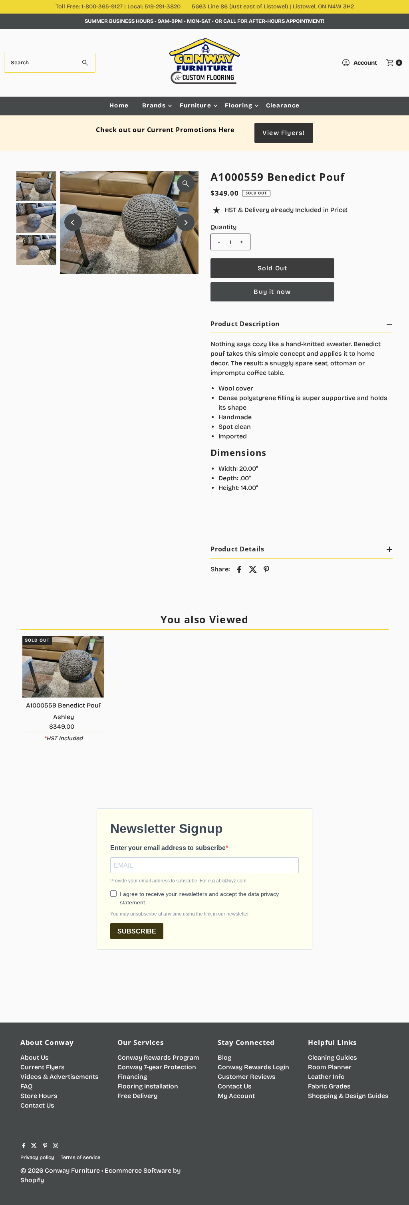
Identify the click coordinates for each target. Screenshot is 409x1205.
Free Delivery (137, 1096)
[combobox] (49, 63)
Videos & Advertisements (59, 1076)
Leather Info (326, 1076)
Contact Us (37, 1105)
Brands (154, 105)
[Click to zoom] (186, 183)
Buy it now (272, 291)
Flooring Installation (147, 1086)
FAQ (26, 1086)
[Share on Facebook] (239, 569)
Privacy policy (37, 1157)
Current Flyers (42, 1067)
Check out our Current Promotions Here (165, 129)
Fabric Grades (329, 1086)
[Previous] (73, 222)
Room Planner (329, 1067)
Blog (224, 1057)
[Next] (186, 222)
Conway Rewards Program (158, 1057)
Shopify (32, 1180)
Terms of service (80, 1157)
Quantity (223, 227)
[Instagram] (55, 1146)
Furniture (195, 105)
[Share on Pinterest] (266, 569)
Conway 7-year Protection (156, 1067)
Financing (132, 1076)
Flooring (238, 105)
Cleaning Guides (332, 1057)
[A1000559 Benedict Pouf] (63, 667)
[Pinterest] (45, 1146)
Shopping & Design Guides (348, 1096)
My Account (236, 1096)
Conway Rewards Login (253, 1067)
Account (365, 62)
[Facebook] (24, 1146)
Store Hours (39, 1096)
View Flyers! (283, 133)
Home (119, 105)
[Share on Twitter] (253, 569)
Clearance (283, 105)
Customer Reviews (247, 1076)
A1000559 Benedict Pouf (63, 705)
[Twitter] (34, 1146)
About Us (34, 1057)
